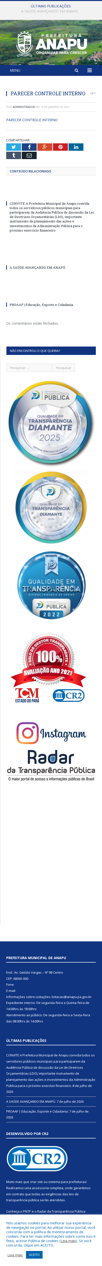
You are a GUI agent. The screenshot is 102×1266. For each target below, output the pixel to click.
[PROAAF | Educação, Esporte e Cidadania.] (51, 295)
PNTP (27, 1211)
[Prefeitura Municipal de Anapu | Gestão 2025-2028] (51, 43)
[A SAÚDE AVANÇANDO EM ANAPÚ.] (51, 258)
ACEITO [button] (34, 1254)
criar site (36, 1182)
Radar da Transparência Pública (61, 1211)
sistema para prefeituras (67, 1182)
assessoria (40, 1188)
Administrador (24, 107)
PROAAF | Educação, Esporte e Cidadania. (42, 304)
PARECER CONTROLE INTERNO (32, 119)
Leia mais (68, 1240)
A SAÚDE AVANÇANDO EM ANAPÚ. (49, 11)
